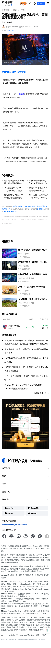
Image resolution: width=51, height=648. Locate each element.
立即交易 (41, 3)
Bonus (23, 3)
